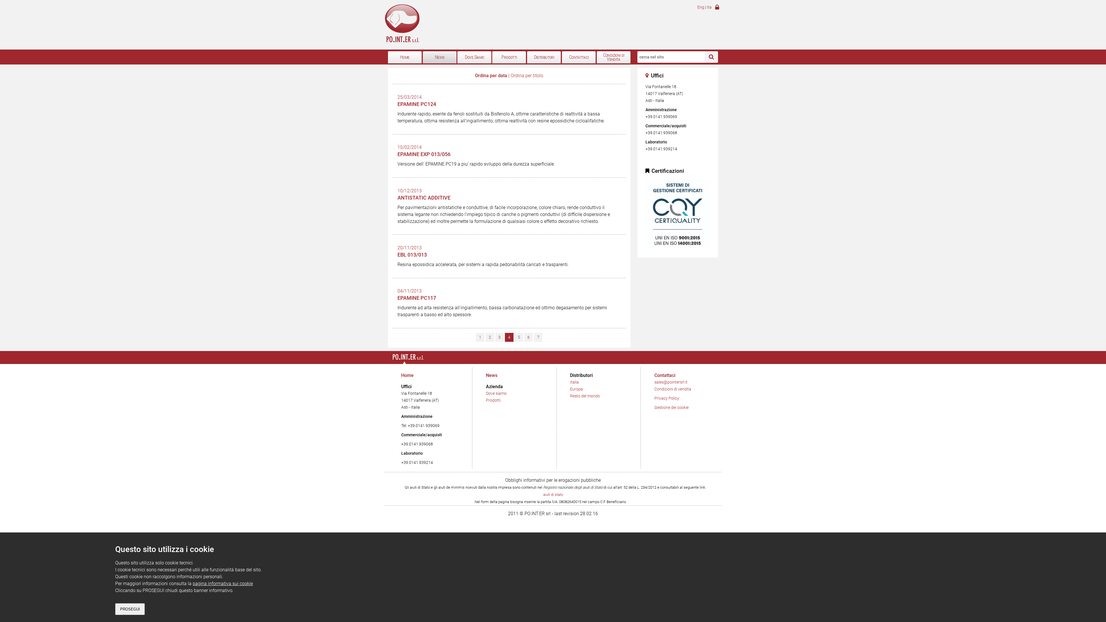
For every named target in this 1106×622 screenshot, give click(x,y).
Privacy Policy (666, 398)
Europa (576, 389)
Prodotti (509, 57)
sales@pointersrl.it (671, 382)
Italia (574, 382)
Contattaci (579, 57)
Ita (709, 7)
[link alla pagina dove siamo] (648, 76)
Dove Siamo (474, 57)
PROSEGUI (130, 609)
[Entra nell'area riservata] (716, 8)
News (439, 57)
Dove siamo (496, 393)
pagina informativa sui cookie (223, 583)
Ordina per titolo (527, 75)
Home (404, 57)
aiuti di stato (553, 494)
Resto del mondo (585, 396)
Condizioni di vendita (672, 389)
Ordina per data (491, 75)
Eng (700, 7)
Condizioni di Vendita (613, 57)
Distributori (544, 57)
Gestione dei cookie (671, 407)
